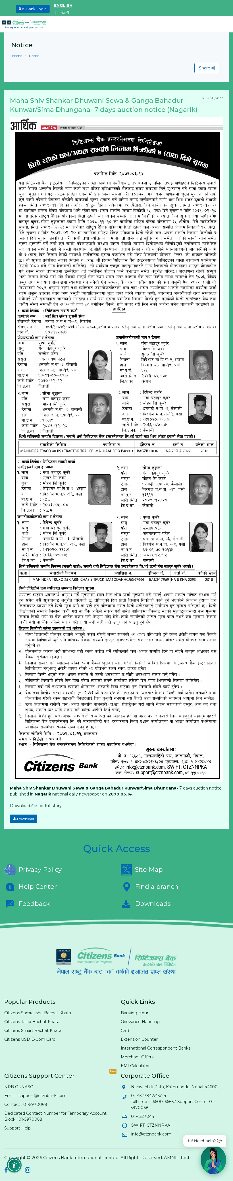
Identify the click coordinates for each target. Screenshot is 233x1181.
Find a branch (156, 887)
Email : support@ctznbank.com (35, 1095)
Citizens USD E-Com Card (29, 1039)
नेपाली (65, 12)
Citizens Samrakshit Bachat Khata (37, 1012)
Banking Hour (134, 1012)
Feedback (34, 904)
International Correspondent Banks (155, 1048)
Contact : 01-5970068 (25, 1104)
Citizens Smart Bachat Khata (32, 1030)
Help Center (37, 887)
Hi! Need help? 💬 (205, 1140)
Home (17, 55)
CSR (125, 1030)
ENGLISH (63, 5)
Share (205, 68)
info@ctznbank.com (151, 1134)
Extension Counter (139, 1039)
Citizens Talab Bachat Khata (31, 1021)
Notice (33, 55)
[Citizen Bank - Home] (28, 24)
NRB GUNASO (19, 1086)
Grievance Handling (140, 1021)
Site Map (149, 869)
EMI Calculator (135, 1065)
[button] (228, 23)
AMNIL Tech (177, 1157)
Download (25, 819)
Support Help (17, 1128)
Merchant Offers (137, 1057)
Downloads (153, 904)
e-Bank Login (34, 9)
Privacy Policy (40, 869)
